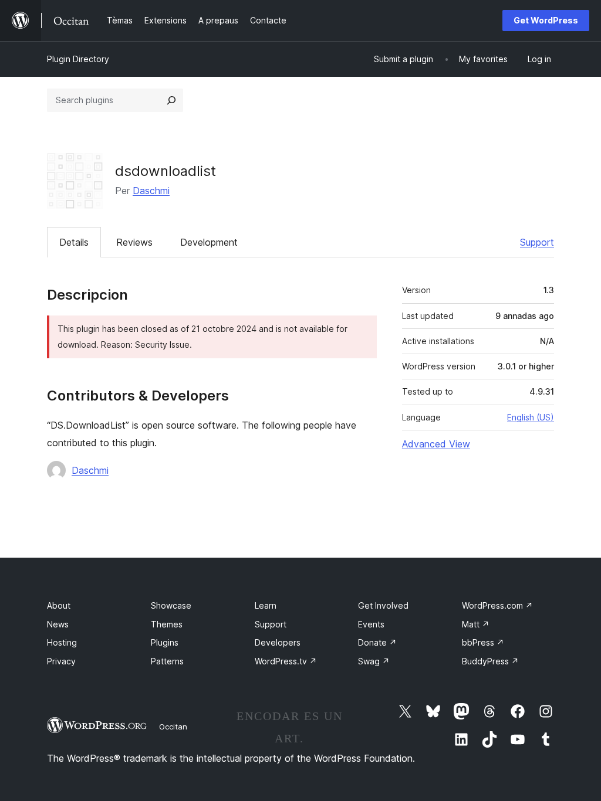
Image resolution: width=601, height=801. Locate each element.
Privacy (61, 661)
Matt (475, 624)
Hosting (62, 642)
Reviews (134, 242)
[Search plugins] (171, 100)
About (58, 605)
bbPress (483, 642)
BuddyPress (490, 661)
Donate (377, 642)
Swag (374, 661)
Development (209, 242)
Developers (277, 642)
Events (371, 624)
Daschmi (151, 190)
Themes (167, 624)
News (58, 624)
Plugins (164, 642)
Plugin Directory (78, 59)
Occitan (173, 726)
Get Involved (383, 605)
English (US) (530, 417)
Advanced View (436, 444)
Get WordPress (546, 20)
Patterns (167, 661)
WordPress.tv (286, 661)
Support (537, 242)
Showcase (171, 605)
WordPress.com (497, 605)
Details (74, 242)
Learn (265, 605)
